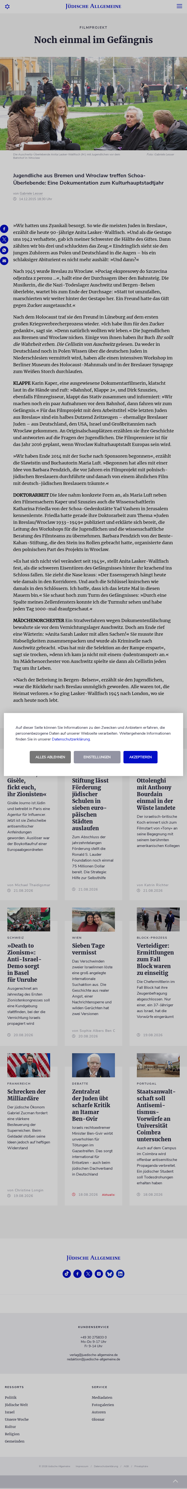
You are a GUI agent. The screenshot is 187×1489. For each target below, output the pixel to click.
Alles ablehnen (50, 757)
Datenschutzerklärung (71, 739)
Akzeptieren (140, 757)
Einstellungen (97, 757)
